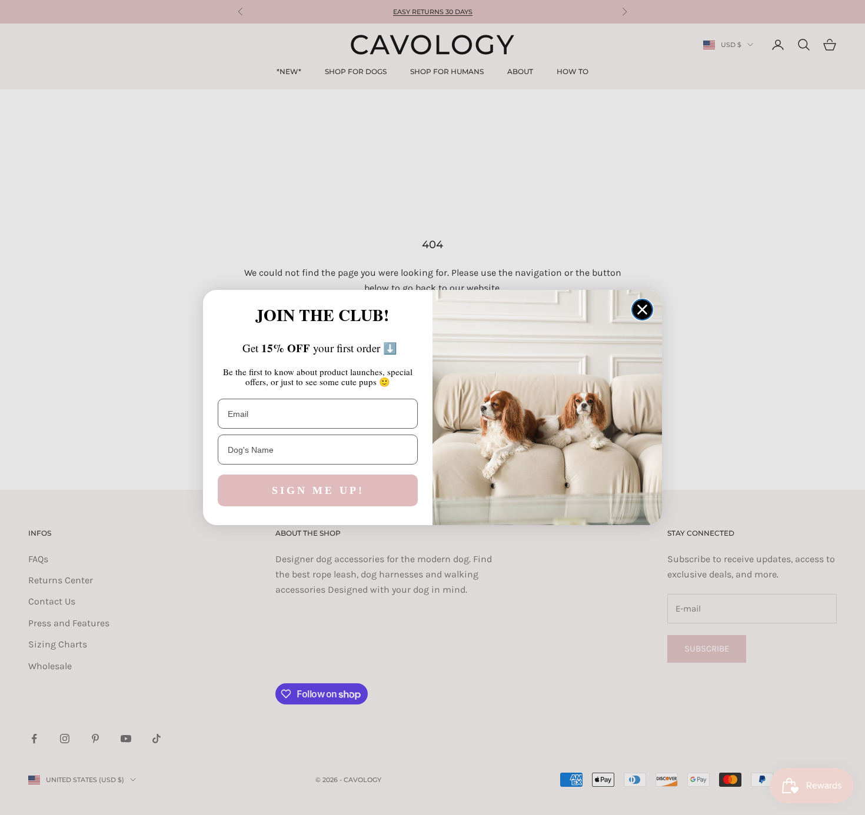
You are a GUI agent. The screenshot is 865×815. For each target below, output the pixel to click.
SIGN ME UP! (318, 490)
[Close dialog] (642, 309)
